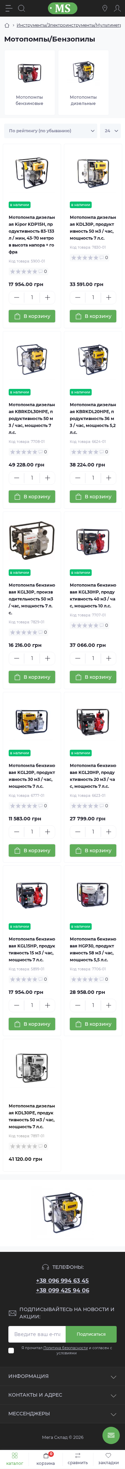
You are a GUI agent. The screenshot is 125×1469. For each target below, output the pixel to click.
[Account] (117, 8)
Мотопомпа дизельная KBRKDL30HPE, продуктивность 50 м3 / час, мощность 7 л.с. (32, 418)
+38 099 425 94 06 (62, 1290)
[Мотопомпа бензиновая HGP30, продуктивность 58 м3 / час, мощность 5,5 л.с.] (93, 894)
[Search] (21, 8)
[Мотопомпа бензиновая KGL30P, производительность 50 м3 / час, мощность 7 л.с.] (32, 540)
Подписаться (91, 1334)
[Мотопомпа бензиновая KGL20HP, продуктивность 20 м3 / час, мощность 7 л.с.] (93, 721)
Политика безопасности (65, 1348)
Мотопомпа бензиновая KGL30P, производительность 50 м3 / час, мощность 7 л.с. (32, 598)
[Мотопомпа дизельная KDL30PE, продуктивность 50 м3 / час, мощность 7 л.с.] (32, 1068)
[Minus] (16, 297)
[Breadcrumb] (7, 25)
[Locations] (104, 8)
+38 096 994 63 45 (62, 1280)
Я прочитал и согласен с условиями (67, 1350)
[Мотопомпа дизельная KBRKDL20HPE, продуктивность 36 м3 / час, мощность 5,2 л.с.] (93, 360)
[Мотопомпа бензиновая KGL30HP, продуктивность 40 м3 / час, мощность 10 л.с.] (93, 540)
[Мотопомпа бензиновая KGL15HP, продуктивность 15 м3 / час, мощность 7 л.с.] (32, 894)
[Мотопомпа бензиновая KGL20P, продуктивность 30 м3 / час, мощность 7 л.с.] (32, 721)
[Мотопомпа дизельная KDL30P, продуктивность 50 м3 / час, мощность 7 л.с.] (93, 173)
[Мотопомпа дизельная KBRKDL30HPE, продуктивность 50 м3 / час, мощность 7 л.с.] (32, 360)
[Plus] (47, 297)
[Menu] (9, 8)
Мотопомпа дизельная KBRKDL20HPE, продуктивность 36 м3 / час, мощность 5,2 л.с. (93, 418)
